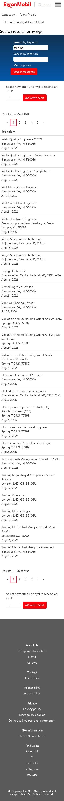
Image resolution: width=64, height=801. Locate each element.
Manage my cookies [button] (32, 714)
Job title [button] (7, 131)
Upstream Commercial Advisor (22, 375)
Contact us (32, 678)
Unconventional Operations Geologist (26, 443)
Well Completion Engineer (19, 203)
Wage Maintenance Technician (21, 239)
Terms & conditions (32, 736)
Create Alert (36, 98)
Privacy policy (32, 709)
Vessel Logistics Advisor (17, 287)
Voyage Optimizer (13, 271)
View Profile (28, 14)
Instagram (32, 769)
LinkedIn (32, 763)
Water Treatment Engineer (19, 219)
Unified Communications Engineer (24, 391)
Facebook (32, 751)
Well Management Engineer (20, 187)
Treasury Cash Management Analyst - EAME (30, 459)
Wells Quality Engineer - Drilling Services (28, 155)
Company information (32, 651)
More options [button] (22, 65)
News (32, 656)
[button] (58, 5)
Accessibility (32, 693)
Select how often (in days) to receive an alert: (31, 89)
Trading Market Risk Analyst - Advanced (28, 547)
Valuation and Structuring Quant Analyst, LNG (32, 318)
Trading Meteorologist (16, 511)
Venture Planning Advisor (18, 303)
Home (8, 22)
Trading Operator (13, 495)
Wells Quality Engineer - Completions (26, 171)
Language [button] (8, 14)
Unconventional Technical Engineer (24, 427)
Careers (32, 662)
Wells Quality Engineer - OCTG (22, 139)
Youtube (32, 774)
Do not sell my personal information (32, 720)
